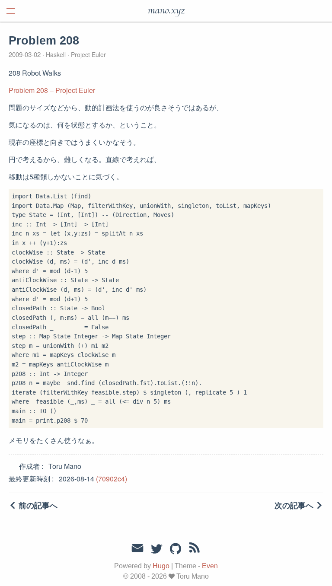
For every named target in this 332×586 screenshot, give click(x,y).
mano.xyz (166, 11)
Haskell (55, 54)
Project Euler (87, 54)
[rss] (194, 549)
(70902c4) (111, 479)
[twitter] (156, 549)
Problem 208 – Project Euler (52, 90)
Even (210, 566)
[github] (175, 549)
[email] (137, 548)
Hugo (161, 566)
